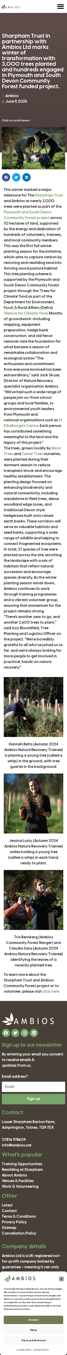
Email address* (15, 1077)
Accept (33, 1319)
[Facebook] (6, 1033)
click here (50, 992)
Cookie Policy (24, 1349)
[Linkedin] (34, 1033)
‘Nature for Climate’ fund (25, 313)
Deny (33, 1330)
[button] (61, 1279)
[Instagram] (24, 1033)
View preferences (33, 1340)
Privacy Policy (41, 1349)
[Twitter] (15, 1033)
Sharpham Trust (49, 195)
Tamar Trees (32, 454)
